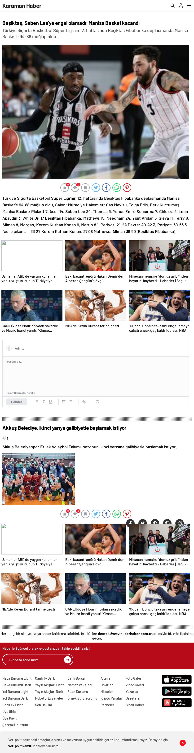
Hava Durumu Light (17, 678)
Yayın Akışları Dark (49, 691)
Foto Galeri (134, 678)
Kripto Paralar (111, 698)
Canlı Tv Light (12, 705)
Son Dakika (43, 705)
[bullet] (70, 402)
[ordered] (64, 402)
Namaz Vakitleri (79, 685)
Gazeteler (133, 698)
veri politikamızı (20, 746)
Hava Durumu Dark (16, 685)
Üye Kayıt (9, 718)
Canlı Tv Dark (45, 678)
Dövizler (107, 685)
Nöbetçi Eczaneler (49, 698)
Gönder (16, 402)
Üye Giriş (9, 711)
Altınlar (106, 678)
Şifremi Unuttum (15, 725)
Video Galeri (135, 685)
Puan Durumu (77, 691)
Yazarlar (132, 691)
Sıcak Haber (135, 705)
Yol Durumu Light (15, 691)
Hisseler (107, 691)
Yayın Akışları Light (49, 685)
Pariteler (107, 705)
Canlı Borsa (76, 678)
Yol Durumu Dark (15, 698)
